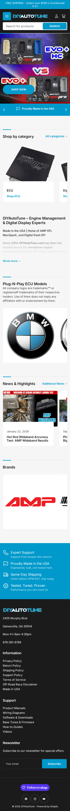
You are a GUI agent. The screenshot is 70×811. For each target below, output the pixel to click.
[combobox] (35, 26)
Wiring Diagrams (14, 713)
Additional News (53, 383)
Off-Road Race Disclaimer (20, 684)
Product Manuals (14, 708)
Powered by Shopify (47, 806)
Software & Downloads (18, 717)
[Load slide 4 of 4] (39, 98)
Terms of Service (14, 679)
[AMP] (30, 502)
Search (54, 26)
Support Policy (12, 675)
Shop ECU (13, 196)
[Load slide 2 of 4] (33, 98)
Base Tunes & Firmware (18, 722)
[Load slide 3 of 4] (36, 98)
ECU (10, 190)
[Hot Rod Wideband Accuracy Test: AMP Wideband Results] (30, 409)
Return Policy (12, 665)
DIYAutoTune (28, 806)
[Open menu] (7, 16)
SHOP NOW (18, 89)
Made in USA (11, 689)
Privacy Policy (12, 661)
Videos (7, 731)
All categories (55, 136)
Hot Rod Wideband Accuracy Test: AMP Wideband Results (27, 438)
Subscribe (54, 763)
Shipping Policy (13, 670)
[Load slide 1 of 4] (30, 98)
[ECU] (30, 171)
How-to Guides (13, 727)
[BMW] (30, 335)
